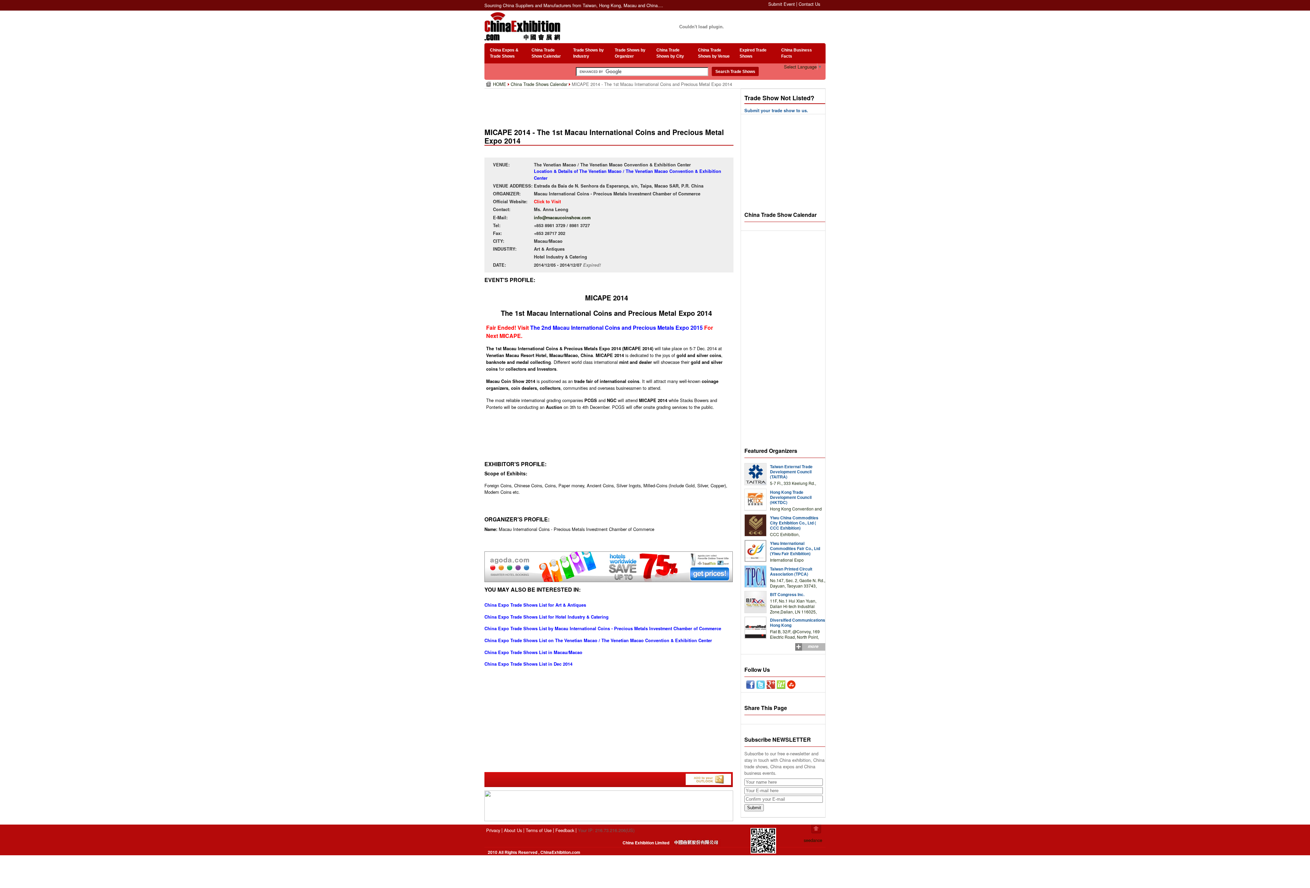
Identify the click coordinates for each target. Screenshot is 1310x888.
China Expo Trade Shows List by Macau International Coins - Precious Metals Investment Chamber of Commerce (602, 628)
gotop (816, 829)
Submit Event (781, 4)
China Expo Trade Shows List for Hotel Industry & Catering (546, 617)
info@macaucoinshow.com (562, 217)
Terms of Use (539, 830)
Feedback (564, 830)
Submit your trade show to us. (776, 110)
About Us (513, 830)
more (813, 646)
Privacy (493, 830)
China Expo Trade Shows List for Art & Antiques (535, 605)
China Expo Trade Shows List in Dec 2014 (528, 664)
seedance (813, 840)
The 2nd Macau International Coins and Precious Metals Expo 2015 (616, 327)
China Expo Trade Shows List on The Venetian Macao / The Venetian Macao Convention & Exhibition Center (598, 640)
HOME (500, 84)
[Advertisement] (610, 105)
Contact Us (809, 4)
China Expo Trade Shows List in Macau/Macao (533, 652)
